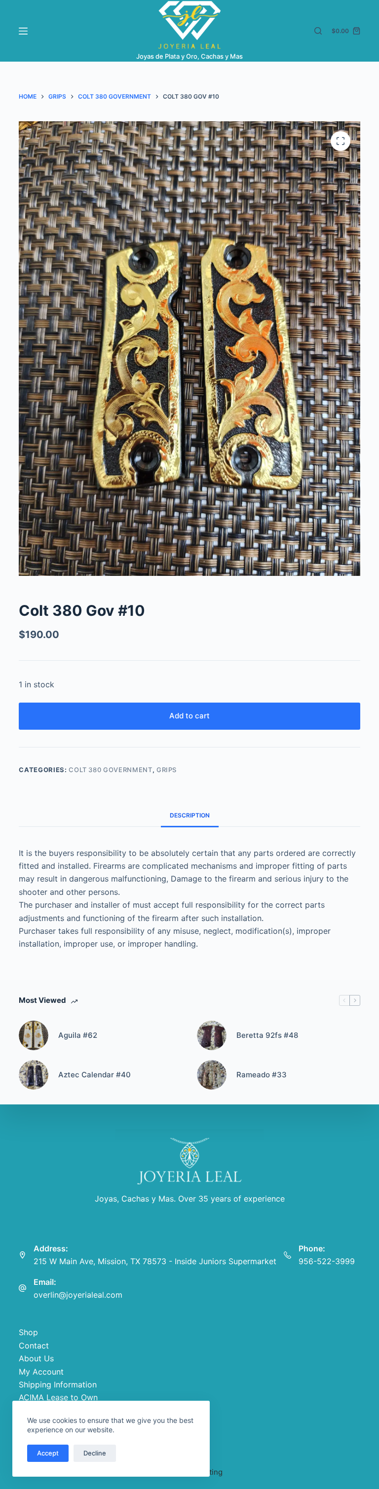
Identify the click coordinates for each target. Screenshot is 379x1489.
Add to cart (189, 715)
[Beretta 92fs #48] (212, 1035)
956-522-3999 (327, 1261)
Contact (34, 1345)
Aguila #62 (77, 1035)
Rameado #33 (261, 1074)
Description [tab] (190, 815)
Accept (48, 1453)
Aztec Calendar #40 (94, 1074)
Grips (166, 770)
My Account (41, 1372)
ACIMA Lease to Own (58, 1397)
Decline (94, 1453)
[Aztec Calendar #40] (33, 1075)
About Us (36, 1358)
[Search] (318, 31)
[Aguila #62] (33, 1035)
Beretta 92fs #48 (267, 1035)
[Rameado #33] (212, 1075)
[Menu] (23, 31)
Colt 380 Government (110, 770)
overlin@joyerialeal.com (78, 1295)
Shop (28, 1332)
